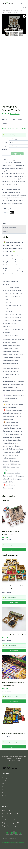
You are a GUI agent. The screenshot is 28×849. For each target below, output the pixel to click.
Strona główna (6, 778)
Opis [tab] (4, 223)
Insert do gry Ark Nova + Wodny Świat (13, 733)
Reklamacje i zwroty (8, 811)
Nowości (4, 787)
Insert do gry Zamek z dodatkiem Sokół (14, 635)
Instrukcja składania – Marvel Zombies (14, 128)
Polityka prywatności (5, 842)
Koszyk (4, 793)
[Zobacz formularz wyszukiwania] (21, 3)
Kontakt (4, 796)
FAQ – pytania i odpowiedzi (10, 823)
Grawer (4, 142)
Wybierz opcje (14, 549)
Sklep (3, 784)
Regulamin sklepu (13, 842)
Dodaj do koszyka (17, 154)
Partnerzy (5, 790)
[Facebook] (12, 833)
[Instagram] (16, 833)
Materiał (5, 139)
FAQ (6, 470)
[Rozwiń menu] (24, 3)
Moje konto (5, 781)
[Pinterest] (20, 833)
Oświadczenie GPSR (20, 842)
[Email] (7, 833)
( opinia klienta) (15, 114)
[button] (24, 16)
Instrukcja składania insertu (10, 820)
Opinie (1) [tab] (6, 231)
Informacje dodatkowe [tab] (9, 227)
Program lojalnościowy (9, 826)
